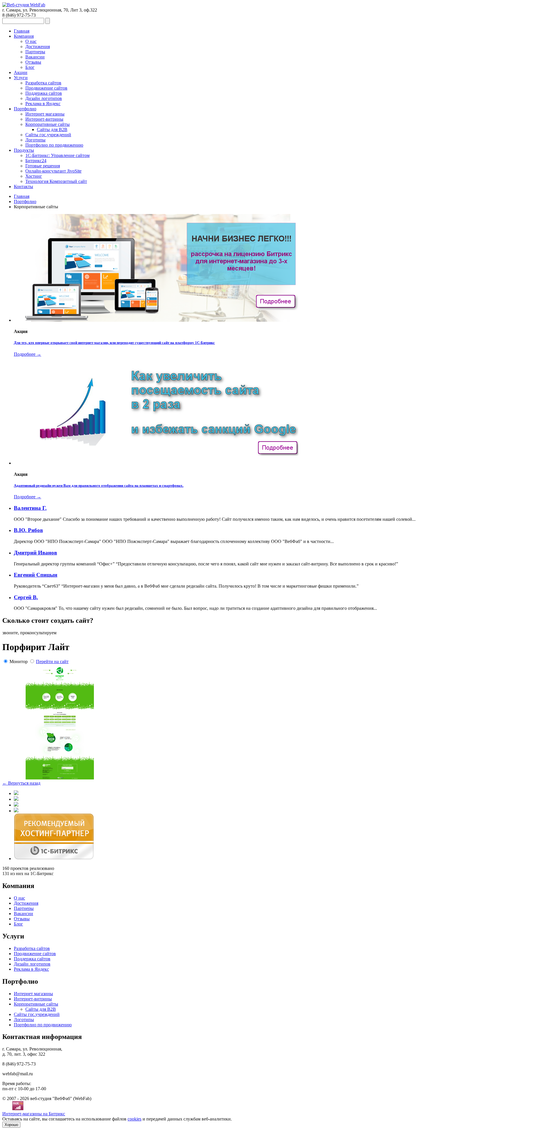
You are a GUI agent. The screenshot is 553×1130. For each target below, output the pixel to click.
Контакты (23, 186)
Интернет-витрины (44, 119)
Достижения (37, 46)
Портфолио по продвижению (54, 145)
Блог (30, 67)
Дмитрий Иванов (35, 553)
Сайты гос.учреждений (48, 134)
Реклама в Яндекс (42, 103)
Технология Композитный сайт (56, 181)
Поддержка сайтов (43, 93)
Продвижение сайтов (46, 88)
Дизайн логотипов (43, 98)
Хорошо (11, 1125)
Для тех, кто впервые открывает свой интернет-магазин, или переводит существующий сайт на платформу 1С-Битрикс (114, 342)
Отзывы (33, 62)
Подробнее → (27, 354)
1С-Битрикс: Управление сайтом (57, 155)
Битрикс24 (35, 160)
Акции (20, 72)
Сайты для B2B (52, 129)
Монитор (19, 661)
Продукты (24, 150)
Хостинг (33, 176)
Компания (24, 36)
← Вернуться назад (21, 783)
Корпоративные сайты (47, 124)
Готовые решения (42, 165)
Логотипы (35, 139)
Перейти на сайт (52, 661)
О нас (31, 41)
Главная (21, 31)
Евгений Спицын (35, 575)
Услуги (21, 77)
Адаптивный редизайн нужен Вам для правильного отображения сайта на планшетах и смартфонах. (98, 485)
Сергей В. (26, 597)
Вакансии (35, 56)
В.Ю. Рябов (28, 530)
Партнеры (35, 51)
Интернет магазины (45, 113)
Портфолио (25, 108)
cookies (134, 1118)
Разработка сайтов (43, 82)
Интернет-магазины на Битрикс (33, 1113)
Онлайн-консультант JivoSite (53, 171)
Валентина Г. (30, 508)
